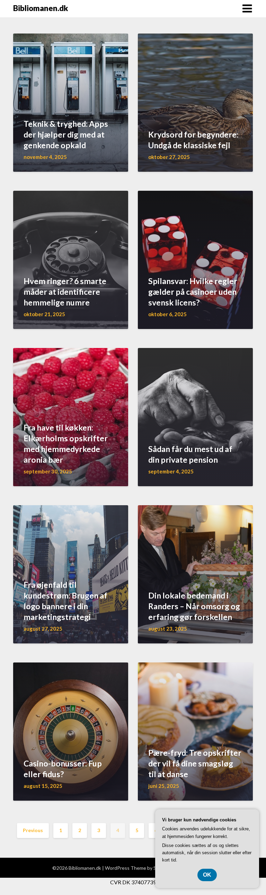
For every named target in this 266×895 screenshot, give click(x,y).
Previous (33, 830)
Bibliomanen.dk (40, 8)
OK (207, 875)
